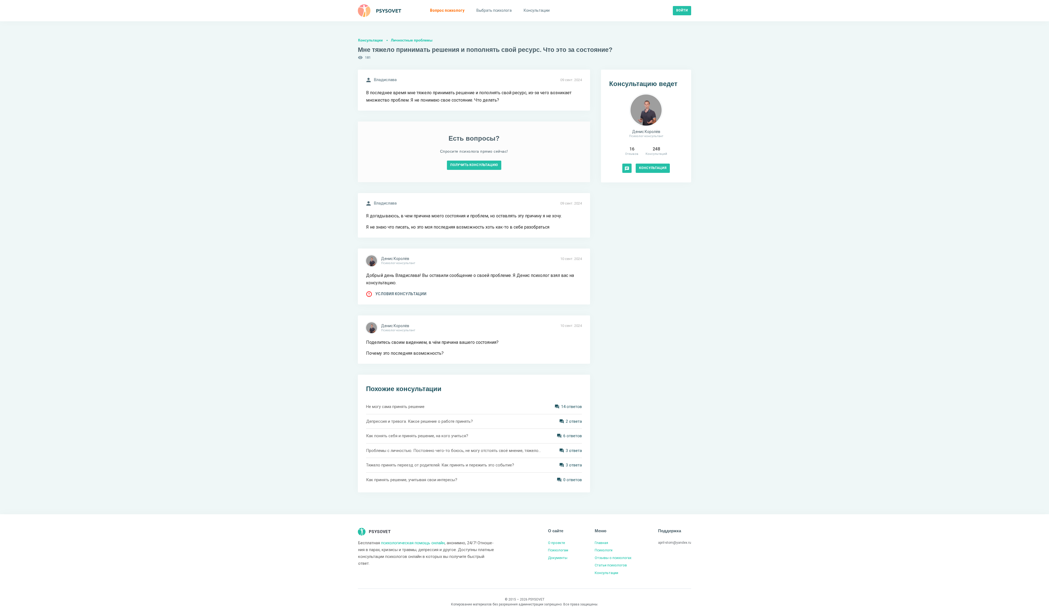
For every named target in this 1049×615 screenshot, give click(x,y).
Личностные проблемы (411, 40)
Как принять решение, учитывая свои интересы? (411, 479)
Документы (557, 558)
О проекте (556, 543)
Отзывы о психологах (613, 558)
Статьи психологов (611, 565)
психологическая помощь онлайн (413, 542)
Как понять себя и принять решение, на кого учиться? (417, 435)
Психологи (603, 550)
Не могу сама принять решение (395, 406)
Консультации (370, 40)
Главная (601, 543)
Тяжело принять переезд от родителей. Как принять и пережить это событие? (440, 465)
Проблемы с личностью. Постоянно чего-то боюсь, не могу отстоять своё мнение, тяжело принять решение (453, 450)
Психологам (558, 550)
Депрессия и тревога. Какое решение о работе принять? (419, 421)
